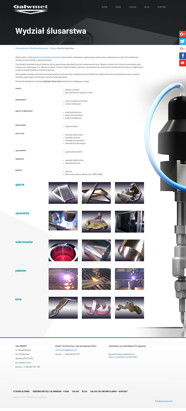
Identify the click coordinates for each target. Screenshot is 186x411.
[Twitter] (182, 41)
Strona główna (21, 48)
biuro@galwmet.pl (23, 363)
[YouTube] (182, 63)
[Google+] (182, 34)
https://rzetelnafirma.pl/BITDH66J (123, 357)
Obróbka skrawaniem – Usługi (43, 48)
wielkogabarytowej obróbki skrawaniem (45, 57)
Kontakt (162, 7)
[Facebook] (182, 55)
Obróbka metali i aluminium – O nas (51, 391)
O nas (118, 7)
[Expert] (182, 48)
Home (104, 7)
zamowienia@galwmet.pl (66, 350)
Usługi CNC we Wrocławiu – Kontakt (109, 391)
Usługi (132, 7)
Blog (146, 7)
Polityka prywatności (164, 401)
